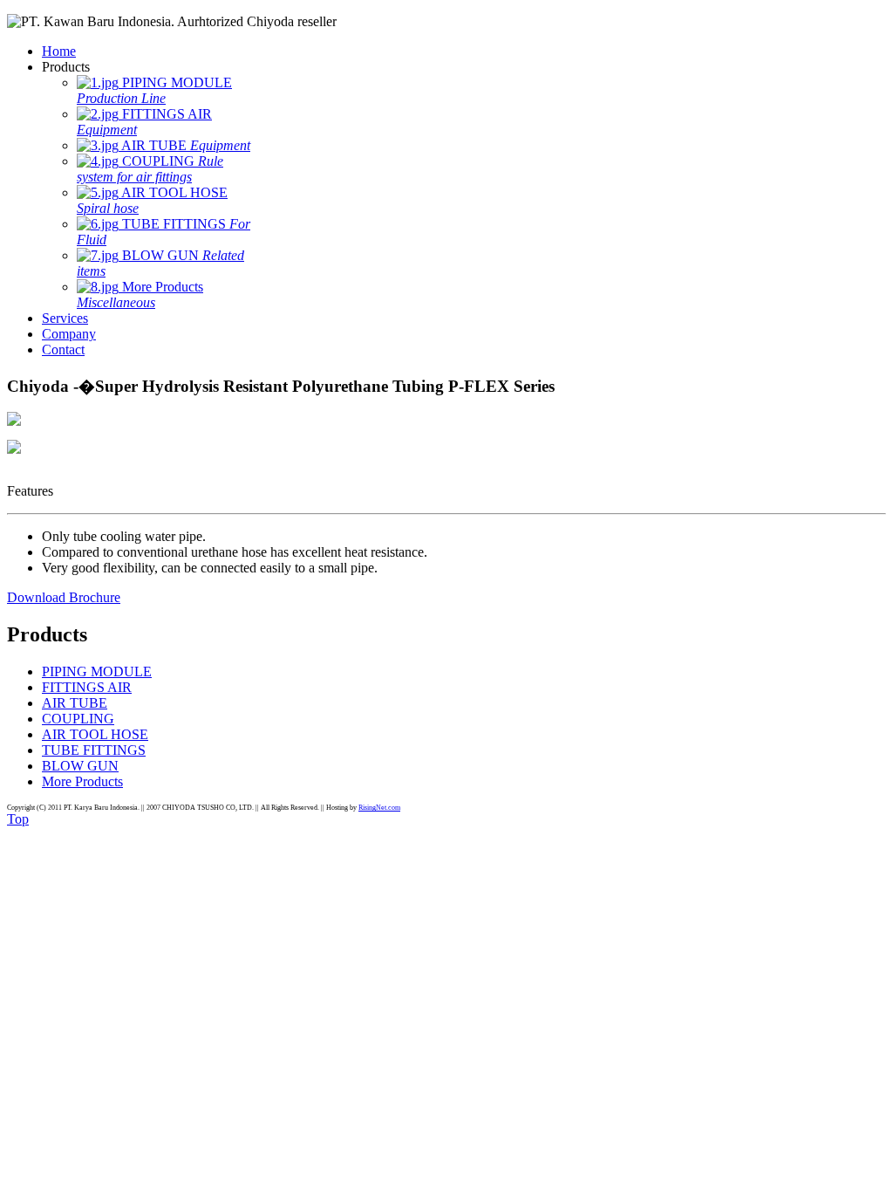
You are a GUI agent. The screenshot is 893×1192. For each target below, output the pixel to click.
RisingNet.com (379, 808)
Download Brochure (63, 597)
